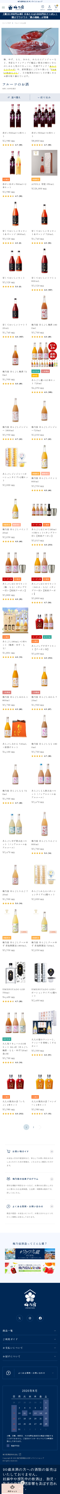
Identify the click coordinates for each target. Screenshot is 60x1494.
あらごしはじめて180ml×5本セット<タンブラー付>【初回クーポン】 (44, 532)
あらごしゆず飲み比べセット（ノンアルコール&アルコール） (14, 844)
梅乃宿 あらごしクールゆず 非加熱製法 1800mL (15, 944)
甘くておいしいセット (13, 277)
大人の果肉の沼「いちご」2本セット (13, 1103)
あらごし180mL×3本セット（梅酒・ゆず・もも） (14, 645)
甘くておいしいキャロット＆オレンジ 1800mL (14, 232)
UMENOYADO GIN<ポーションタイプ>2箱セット (44, 992)
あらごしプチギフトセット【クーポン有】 (43, 647)
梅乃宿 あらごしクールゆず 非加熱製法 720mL (44, 944)
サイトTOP (6, 23)
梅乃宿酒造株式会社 (10, 1454)
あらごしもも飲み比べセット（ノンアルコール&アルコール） (43, 794)
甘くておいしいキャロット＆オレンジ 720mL (43, 232)
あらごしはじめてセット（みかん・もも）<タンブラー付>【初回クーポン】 (43, 588)
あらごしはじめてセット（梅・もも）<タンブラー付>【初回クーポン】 (14, 587)
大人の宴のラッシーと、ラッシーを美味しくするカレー (43, 1043)
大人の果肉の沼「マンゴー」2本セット (43, 1103)
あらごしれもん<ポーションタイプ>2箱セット (43, 893)
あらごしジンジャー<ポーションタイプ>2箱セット (15, 477)
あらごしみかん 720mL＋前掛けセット (14, 745)
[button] (12, 1488)
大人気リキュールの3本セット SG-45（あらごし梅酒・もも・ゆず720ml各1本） (15, 1048)
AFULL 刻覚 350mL (42, 183)
